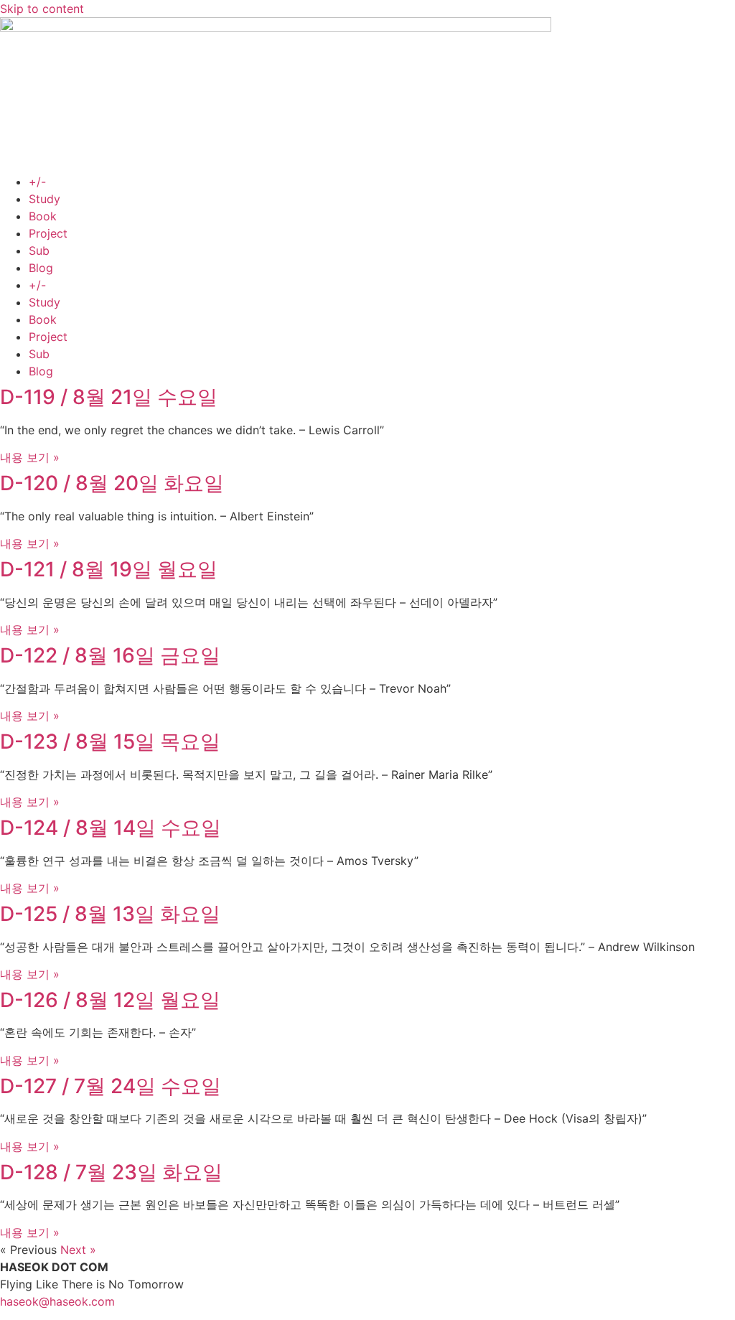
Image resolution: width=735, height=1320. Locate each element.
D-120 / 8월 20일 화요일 (112, 483)
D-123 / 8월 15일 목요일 (110, 741)
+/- (37, 181)
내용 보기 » (30, 457)
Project (48, 233)
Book (43, 216)
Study (44, 199)
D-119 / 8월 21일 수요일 (108, 397)
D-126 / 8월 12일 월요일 (110, 1000)
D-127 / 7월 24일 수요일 (110, 1086)
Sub (39, 250)
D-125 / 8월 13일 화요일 (110, 914)
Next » (78, 1249)
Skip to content (42, 8)
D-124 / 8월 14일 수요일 (110, 827)
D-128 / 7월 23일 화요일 (111, 1172)
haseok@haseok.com (57, 1301)
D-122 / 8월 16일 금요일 (110, 655)
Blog (41, 268)
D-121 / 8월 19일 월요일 (108, 569)
